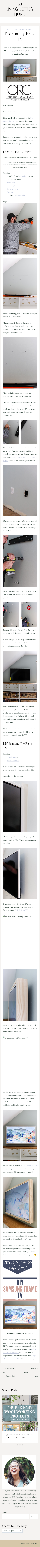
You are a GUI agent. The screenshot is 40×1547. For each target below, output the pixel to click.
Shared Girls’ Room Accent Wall (10, 1372)
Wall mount (11, 182)
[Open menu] (20, 21)
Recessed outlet (12, 189)
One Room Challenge (18, 29)
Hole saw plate (12, 186)
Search (4, 1512)
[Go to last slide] (4, 1419)
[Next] (36, 1419)
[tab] (16, 1444)
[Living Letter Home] (20, 8)
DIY (8, 29)
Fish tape (10, 192)
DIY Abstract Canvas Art (30, 1372)
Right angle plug (19, 195)
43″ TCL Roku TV (20, 910)
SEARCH (34, 1516)
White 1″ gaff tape (13, 760)
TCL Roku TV (23, 176)
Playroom (29, 29)
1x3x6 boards (11, 757)
